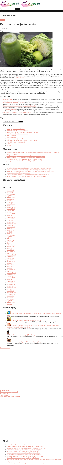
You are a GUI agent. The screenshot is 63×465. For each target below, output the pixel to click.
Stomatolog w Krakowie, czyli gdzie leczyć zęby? (17, 112)
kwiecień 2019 (11, 281)
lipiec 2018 (10, 289)
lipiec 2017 (10, 297)
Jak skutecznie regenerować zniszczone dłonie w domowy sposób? (26, 156)
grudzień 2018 (11, 284)
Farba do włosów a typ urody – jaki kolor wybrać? (23, 335)
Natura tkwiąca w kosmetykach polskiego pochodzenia (23, 458)
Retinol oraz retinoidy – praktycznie (17, 134)
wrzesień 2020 (11, 256)
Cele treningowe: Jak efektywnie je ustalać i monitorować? (24, 454)
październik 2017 (11, 292)
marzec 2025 (10, 219)
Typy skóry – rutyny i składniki (16, 142)
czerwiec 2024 (11, 227)
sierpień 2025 (10, 210)
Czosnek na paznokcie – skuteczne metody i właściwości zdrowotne (26, 448)
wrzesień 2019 (11, 274)
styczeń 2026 (10, 202)
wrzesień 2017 (11, 294)
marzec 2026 (10, 199)
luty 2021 (9, 248)
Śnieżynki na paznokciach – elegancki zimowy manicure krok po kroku (27, 463)
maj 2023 (9, 233)
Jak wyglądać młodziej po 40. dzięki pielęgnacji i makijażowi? (24, 161)
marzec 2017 (10, 304)
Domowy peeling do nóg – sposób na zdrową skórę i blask (23, 453)
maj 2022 (9, 237)
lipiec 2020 (10, 260)
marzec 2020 (10, 266)
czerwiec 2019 (11, 278)
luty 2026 (9, 201)
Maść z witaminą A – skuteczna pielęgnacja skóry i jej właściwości (26, 157)
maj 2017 (9, 301)
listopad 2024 (10, 222)
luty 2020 (9, 268)
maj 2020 (9, 263)
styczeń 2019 (10, 283)
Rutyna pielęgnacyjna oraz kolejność (17, 139)
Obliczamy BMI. (8, 99)
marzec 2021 (10, 247)
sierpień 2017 (10, 296)
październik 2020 (11, 255)
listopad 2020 (10, 253)
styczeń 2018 (10, 291)
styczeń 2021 (10, 250)
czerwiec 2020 (11, 261)
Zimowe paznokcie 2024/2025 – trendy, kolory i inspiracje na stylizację (27, 176)
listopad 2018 (10, 286)
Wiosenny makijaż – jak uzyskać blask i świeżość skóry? (23, 451)
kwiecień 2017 (11, 302)
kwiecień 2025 (11, 217)
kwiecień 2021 (11, 245)
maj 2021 (9, 243)
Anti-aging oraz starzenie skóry (16, 129)
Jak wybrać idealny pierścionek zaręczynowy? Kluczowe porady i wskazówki (29, 168)
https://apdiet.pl (19, 78)
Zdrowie (2, 20)
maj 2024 (9, 228)
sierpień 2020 (10, 258)
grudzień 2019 (11, 269)
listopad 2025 (10, 205)
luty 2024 (9, 232)
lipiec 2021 (10, 242)
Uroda (8, 144)
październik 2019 (11, 273)
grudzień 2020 (11, 251)
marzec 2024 (10, 230)
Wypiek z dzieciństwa (9, 109)
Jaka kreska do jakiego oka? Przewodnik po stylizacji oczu (27, 342)
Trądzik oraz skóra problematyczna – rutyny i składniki (23, 140)
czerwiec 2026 (11, 194)
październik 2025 (11, 207)
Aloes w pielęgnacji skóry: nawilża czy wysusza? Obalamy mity (25, 446)
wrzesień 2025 (11, 209)
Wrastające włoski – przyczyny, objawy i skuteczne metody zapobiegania (28, 174)
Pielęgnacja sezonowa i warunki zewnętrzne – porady (22, 132)
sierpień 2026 (10, 191)
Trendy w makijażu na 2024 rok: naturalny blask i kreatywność (25, 456)
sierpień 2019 (10, 276)
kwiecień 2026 (11, 197)
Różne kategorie (11, 135)
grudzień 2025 (11, 204)
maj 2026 (9, 196)
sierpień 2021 (10, 240)
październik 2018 (11, 288)
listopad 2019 (10, 271)
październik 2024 (11, 224)
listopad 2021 (10, 238)
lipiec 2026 (10, 192)
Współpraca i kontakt (9, 15)
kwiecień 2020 (11, 265)
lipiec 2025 (10, 212)
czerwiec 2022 (11, 235)
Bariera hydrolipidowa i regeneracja (17, 130)
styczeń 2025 (10, 220)
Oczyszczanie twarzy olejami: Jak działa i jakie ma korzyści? (24, 450)
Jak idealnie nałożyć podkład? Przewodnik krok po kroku (23, 445)
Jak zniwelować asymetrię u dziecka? (14, 102)
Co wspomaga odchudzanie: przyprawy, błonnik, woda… (19, 106)
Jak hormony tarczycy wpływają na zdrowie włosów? (26, 320)
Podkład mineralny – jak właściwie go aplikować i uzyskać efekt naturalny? (29, 170)
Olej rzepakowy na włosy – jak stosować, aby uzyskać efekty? (24, 159)
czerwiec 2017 (11, 299)
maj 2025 (9, 215)
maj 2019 (9, 279)
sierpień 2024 (10, 225)
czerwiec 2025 (11, 214)
